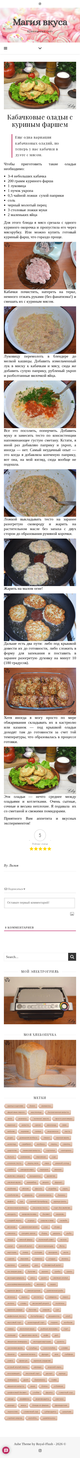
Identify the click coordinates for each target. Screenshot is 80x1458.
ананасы (22, 1118)
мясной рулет (25, 1246)
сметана (59, 1399)
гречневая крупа (15, 1348)
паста (67, 1131)
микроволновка (29, 1214)
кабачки (11, 1131)
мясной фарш (26, 1240)
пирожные (41, 1157)
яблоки (25, 1189)
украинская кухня (29, 1227)
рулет (44, 1278)
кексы (23, 1405)
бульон (11, 1157)
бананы (61, 1195)
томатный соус (66, 1392)
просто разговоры (63, 1118)
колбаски (68, 1322)
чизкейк (63, 1220)
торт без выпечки (62, 1208)
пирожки (24, 1259)
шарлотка (12, 1150)
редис (10, 1138)
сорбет (11, 1169)
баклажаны (40, 1380)
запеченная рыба (55, 1290)
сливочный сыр (31, 1412)
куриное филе (14, 1290)
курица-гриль (60, 1201)
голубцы (33, 1348)
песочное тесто (40, 1208)
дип (56, 1335)
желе (65, 1252)
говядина (52, 1297)
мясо (32, 1278)
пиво (64, 1125)
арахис (45, 1271)
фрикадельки (61, 1405)
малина (11, 1265)
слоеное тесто (14, 1163)
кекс (56, 1354)
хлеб (68, 1316)
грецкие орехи (28, 1233)
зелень (11, 1303)
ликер (25, 1252)
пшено (25, 1297)
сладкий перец (14, 1220)
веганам (11, 1227)
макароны (46, 1106)
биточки (32, 1310)
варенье (11, 1125)
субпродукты (50, 1412)
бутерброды (36, 1316)
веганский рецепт (41, 1303)
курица (62, 1373)
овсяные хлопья (60, 1278)
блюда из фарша (40, 1405)
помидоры (12, 1380)
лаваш (11, 1329)
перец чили (33, 1163)
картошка (12, 1252)
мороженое (53, 1131)
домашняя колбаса (28, 1138)
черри (53, 1284)
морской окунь (54, 1367)
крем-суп (23, 1361)
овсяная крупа (14, 1182)
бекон (32, 1106)
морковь (60, 1214)
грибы (57, 1271)
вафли (11, 1201)
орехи (38, 1125)
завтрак (24, 1265)
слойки (36, 1392)
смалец (66, 1144)
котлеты (38, 1297)
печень (65, 1259)
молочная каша (27, 1329)
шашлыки (67, 1412)
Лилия (13, 865)
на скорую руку (15, 1271)
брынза (11, 1354)
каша (32, 1386)
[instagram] (40, 3)
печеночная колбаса (17, 1208)
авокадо (38, 1367)
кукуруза (28, 1195)
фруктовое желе (29, 1335)
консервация (13, 1373)
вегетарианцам (46, 1246)
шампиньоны (49, 1418)
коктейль (33, 1418)
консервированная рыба (19, 1284)
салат (10, 1246)
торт (66, 1329)
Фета (62, 1246)
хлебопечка (13, 1195)
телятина (60, 1303)
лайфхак (69, 1354)
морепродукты (42, 1399)
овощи (11, 1399)
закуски (46, 1310)
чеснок (63, 1240)
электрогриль (45, 1195)
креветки (51, 1176)
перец (54, 1144)
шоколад (12, 1144)
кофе (46, 1335)
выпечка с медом (15, 1176)
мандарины (35, 1176)
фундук (45, 1354)
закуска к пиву (47, 1220)
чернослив (12, 1412)
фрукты (49, 1392)
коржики (25, 1131)
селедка (38, 1252)
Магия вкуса (40, 22)
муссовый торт (14, 1322)
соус (46, 1227)
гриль (69, 1271)
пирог (65, 1297)
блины (45, 1386)
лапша (38, 1131)
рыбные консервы (49, 1329)
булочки (31, 1271)
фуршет (58, 1182)
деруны (56, 1233)
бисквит (46, 1214)
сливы (23, 1303)
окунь (65, 1189)
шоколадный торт (36, 1322)
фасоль (38, 1189)
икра (47, 1163)
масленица (36, 1112)
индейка (52, 1189)
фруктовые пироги (16, 1112)
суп (57, 1310)
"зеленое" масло (41, 1118)
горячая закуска (15, 1418)
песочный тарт (33, 1373)
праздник (53, 1252)
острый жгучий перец (18, 1367)
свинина (11, 1233)
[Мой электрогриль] (40, 1000)
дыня (25, 1380)
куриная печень (28, 1354)
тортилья (50, 1150)
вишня (46, 1182)
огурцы (31, 1220)
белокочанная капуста (58, 1112)
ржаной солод (62, 1163)
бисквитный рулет (52, 1265)
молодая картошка (42, 1341)
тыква (54, 1380)
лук (21, 1201)
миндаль (12, 1214)
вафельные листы (16, 1316)
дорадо (11, 1405)
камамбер (31, 1182)
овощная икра (27, 1169)
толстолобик (49, 1348)
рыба (69, 1233)
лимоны (38, 1259)
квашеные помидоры (17, 1341)
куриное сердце (15, 1310)
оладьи (52, 1259)
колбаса (41, 1144)
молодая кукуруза (16, 1278)
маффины (24, 1399)
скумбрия (26, 1144)
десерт (49, 1373)
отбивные (58, 1386)
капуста (25, 1125)
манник (58, 1169)
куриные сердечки (42, 1361)
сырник (11, 1259)
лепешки (12, 1335)
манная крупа (62, 1138)
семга (10, 1361)
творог (47, 1138)
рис (36, 1265)
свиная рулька (33, 1290)
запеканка (25, 1157)
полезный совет (46, 1240)
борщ (44, 1233)
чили (10, 1118)
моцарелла (54, 1316)
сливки (65, 1348)
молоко (40, 1284)
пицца (10, 1240)
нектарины (66, 1150)
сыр (54, 1157)
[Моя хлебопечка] (40, 1063)
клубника (12, 1189)
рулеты (60, 1341)
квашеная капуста (16, 1386)
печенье (11, 1297)
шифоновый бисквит (17, 1392)
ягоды (57, 1227)
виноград (51, 1125)
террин (54, 1322)
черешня (44, 1169)
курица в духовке (15, 1106)
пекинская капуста (31, 1150)
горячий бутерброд (38, 1201)
